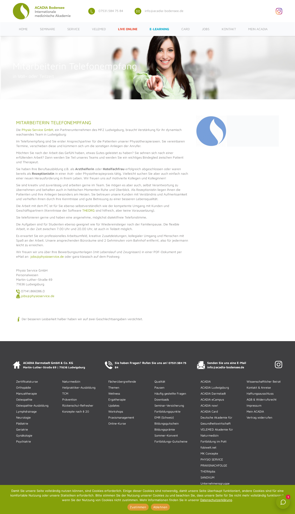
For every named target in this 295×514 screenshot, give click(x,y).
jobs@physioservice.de (47, 256)
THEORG (88, 210)
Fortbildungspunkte (167, 411)
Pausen (159, 387)
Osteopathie (24, 399)
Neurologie (23, 417)
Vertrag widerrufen (259, 417)
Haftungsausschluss (260, 393)
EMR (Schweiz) (164, 417)
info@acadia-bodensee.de (164, 11)
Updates (113, 405)
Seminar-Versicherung (169, 405)
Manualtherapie (26, 393)
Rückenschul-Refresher (77, 405)
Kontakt (229, 29)
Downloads (161, 399)
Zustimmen (138, 507)
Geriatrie (22, 429)
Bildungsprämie (164, 429)
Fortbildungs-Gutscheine (170, 441)
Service (73, 29)
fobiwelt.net (208, 447)
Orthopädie (23, 387)
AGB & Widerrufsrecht (262, 399)
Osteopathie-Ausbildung (32, 405)
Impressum (254, 405)
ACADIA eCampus (212, 399)
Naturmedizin (71, 381)
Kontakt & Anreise (259, 387)
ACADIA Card (209, 411)
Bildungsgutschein (166, 423)
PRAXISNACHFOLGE (214, 465)
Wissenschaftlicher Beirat (264, 381)
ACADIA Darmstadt (213, 393)
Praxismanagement (121, 417)
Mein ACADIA (258, 29)
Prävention (69, 399)
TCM (65, 393)
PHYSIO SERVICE (212, 459)
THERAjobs (208, 471)
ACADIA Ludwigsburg (215, 387)
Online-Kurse (117, 423)
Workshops (115, 411)
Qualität (159, 381)
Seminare (47, 29)
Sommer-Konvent (166, 435)
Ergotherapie (117, 399)
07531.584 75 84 (110, 11)
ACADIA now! (209, 405)
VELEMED (99, 29)
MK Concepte (209, 453)
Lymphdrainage (26, 411)
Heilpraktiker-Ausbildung (78, 387)
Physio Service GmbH (37, 130)
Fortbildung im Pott (214, 441)
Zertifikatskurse (27, 381)
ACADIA (206, 381)
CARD (185, 29)
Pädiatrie (22, 423)
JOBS (205, 29)
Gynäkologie (24, 435)
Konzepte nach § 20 (75, 411)
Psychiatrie (23, 441)
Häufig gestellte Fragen (170, 393)
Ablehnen (160, 507)
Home (23, 29)
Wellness (114, 393)
